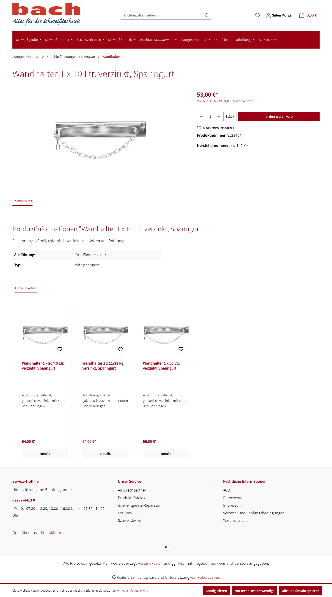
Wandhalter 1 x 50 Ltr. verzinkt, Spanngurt (161, 366)
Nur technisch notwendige (254, 590)
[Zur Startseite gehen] (46, 14)
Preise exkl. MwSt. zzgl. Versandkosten (225, 101)
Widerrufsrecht (235, 520)
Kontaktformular (55, 532)
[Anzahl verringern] (201, 116)
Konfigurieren (216, 590)
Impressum (232, 505)
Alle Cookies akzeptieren (300, 590)
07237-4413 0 (23, 500)
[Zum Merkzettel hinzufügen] (59, 349)
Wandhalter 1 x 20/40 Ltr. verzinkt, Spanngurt (43, 366)
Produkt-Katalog (131, 497)
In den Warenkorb (279, 116)
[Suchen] (206, 15)
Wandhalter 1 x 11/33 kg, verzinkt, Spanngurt (103, 366)
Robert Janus (208, 577)
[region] (100, 139)
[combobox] (161, 15)
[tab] (22, 201)
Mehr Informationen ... (135, 590)
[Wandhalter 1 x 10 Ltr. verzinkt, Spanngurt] (100, 140)
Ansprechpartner (132, 490)
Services (125, 512)
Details (45, 453)
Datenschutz (233, 497)
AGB (226, 490)
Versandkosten (150, 563)
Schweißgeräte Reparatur (139, 505)
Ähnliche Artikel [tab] (26, 288)
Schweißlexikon (131, 520)
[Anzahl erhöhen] (219, 116)
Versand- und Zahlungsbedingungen (254, 512)
